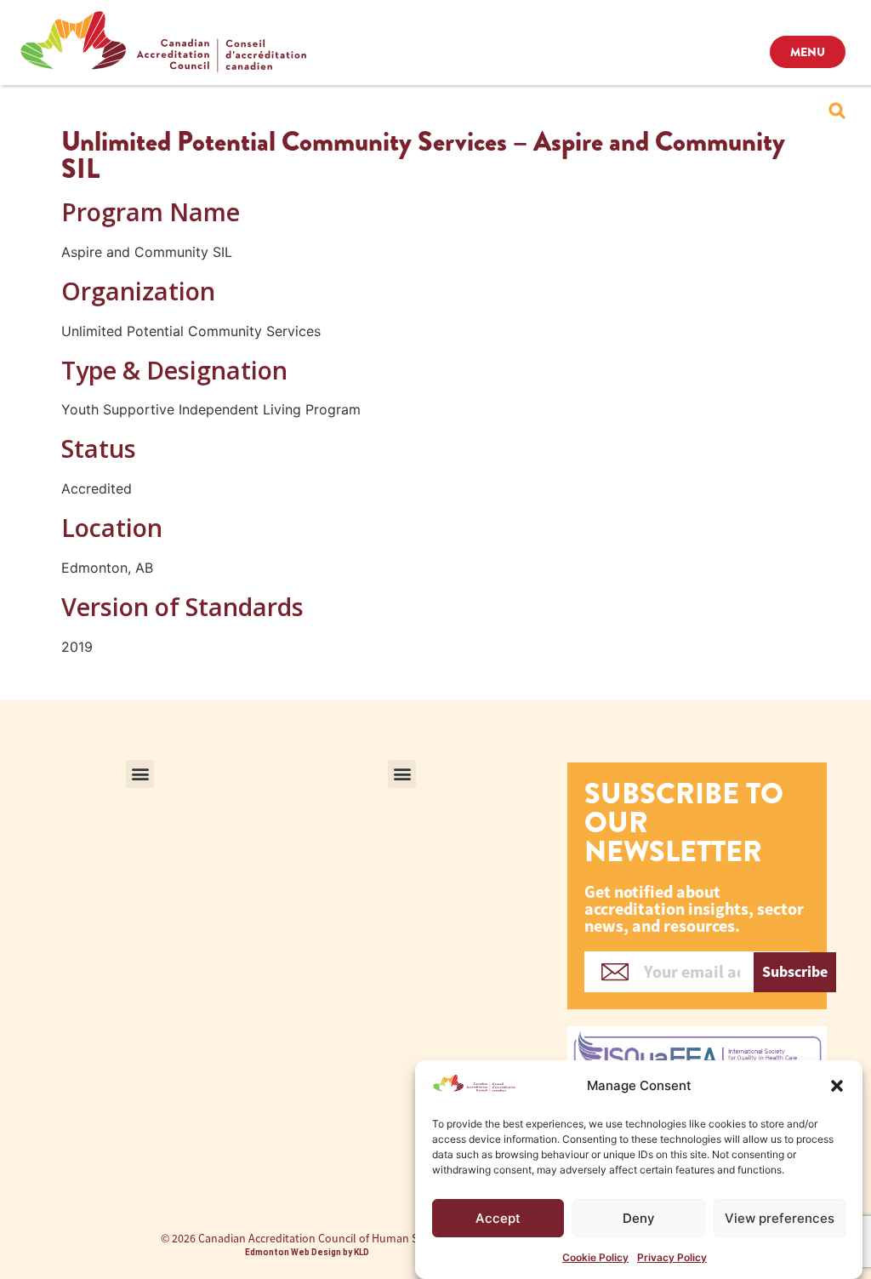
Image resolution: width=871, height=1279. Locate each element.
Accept (498, 1218)
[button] (836, 1085)
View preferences (779, 1218)
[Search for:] (837, 111)
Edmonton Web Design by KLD (307, 1252)
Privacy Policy (672, 1257)
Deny (639, 1218)
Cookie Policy (595, 1257)
